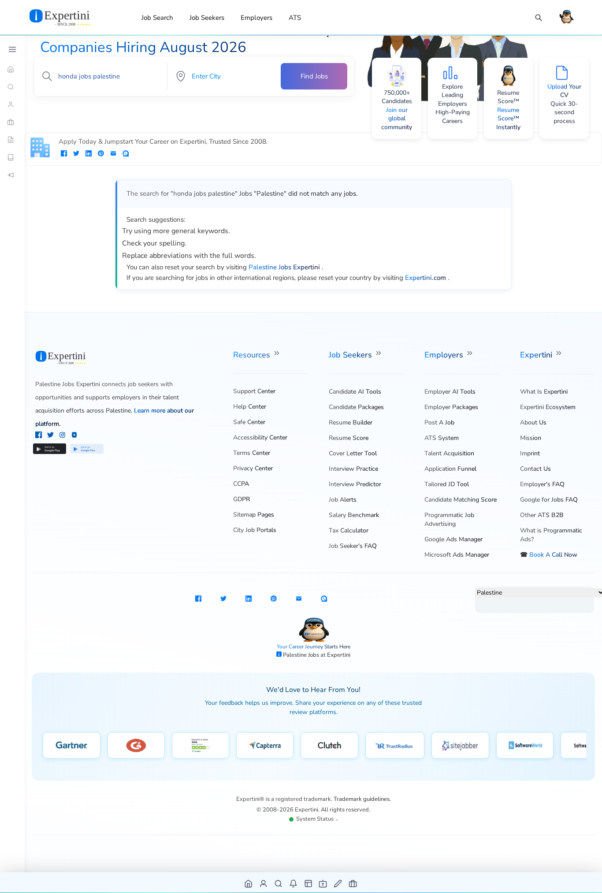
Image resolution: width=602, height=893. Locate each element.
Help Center (249, 406)
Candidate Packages (356, 407)
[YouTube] (74, 436)
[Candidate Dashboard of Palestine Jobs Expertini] (264, 883)
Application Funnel (450, 469)
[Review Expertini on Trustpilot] (200, 745)
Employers (256, 17)
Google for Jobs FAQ (549, 499)
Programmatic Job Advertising (449, 519)
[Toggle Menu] (12, 49)
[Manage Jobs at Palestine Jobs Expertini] (353, 883)
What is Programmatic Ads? (551, 534)
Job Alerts (343, 499)
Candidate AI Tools (355, 391)
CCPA (241, 484)
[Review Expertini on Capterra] (265, 745)
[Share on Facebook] (63, 154)
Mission (530, 438)
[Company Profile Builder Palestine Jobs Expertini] (323, 883)
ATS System (441, 438)
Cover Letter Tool (353, 453)
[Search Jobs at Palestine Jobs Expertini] (279, 883)
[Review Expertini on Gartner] (71, 745)
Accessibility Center (260, 437)
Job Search (157, 17)
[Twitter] (51, 436)
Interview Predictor (355, 484)
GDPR (241, 499)
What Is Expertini (544, 391)
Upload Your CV (564, 91)
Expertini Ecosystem (548, 407)
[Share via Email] (113, 154)
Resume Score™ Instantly (508, 118)
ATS (295, 17)
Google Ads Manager (453, 539)
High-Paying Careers (452, 116)
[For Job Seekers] (12, 104)
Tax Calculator (348, 530)
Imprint (530, 453)
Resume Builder (350, 422)
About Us (533, 422)
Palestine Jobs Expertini (67, 384)
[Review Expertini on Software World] (525, 745)
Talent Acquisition (449, 453)
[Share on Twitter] (76, 154)
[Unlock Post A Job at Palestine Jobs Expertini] (338, 883)
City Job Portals (254, 530)
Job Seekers (207, 17)
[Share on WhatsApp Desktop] (125, 154)
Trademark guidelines (362, 799)
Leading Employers (452, 99)
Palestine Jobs (301, 655)
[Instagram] (63, 436)
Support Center (254, 391)
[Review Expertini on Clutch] (329, 745)
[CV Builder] (12, 140)
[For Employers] (12, 122)
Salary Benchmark (354, 515)
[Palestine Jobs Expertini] (70, 17)
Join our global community (396, 118)
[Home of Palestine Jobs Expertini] (249, 883)
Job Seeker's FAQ (353, 546)
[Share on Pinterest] (101, 154)
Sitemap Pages (253, 514)
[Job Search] (539, 18)
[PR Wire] (12, 175)
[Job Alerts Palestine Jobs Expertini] (294, 883)
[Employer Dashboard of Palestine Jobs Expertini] (309, 883)
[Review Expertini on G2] (136, 745)
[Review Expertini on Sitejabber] (460, 745)
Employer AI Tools (450, 391)
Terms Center (251, 453)
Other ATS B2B (542, 515)
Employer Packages (451, 407)
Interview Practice (353, 469)
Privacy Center (253, 468)
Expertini (537, 355)
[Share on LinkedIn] (88, 154)
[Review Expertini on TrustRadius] (394, 745)
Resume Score (348, 438)
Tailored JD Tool (446, 484)
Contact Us (535, 469)
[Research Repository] (12, 157)
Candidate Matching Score (460, 499)
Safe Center (249, 422)
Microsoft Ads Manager (456, 555)
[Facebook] (39, 436)
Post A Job (439, 422)
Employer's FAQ (542, 484)
